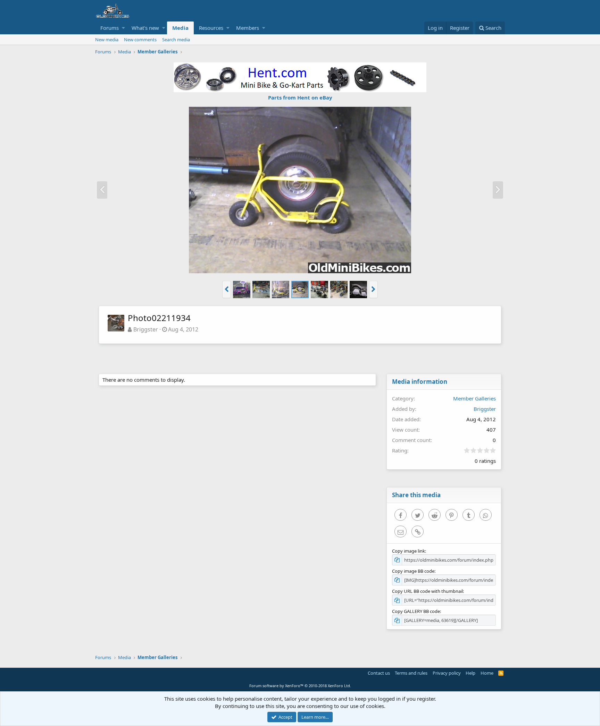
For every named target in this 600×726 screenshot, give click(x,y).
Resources (211, 27)
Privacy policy (447, 673)
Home (487, 673)
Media (180, 27)
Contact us (379, 673)
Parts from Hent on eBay (300, 97)
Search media (176, 39)
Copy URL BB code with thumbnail (427, 591)
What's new (145, 27)
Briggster (145, 329)
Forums (109, 27)
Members (247, 27)
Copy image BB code (413, 571)
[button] (123, 27)
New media (106, 39)
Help (470, 673)
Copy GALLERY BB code (416, 611)
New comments (140, 39)
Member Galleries (474, 398)
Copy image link (408, 551)
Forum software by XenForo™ (300, 685)
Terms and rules (411, 673)
